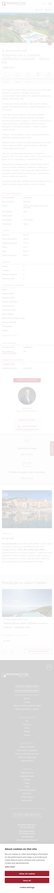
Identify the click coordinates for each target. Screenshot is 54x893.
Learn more (10, 866)
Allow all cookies (27, 873)
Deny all (27, 880)
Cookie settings (27, 887)
